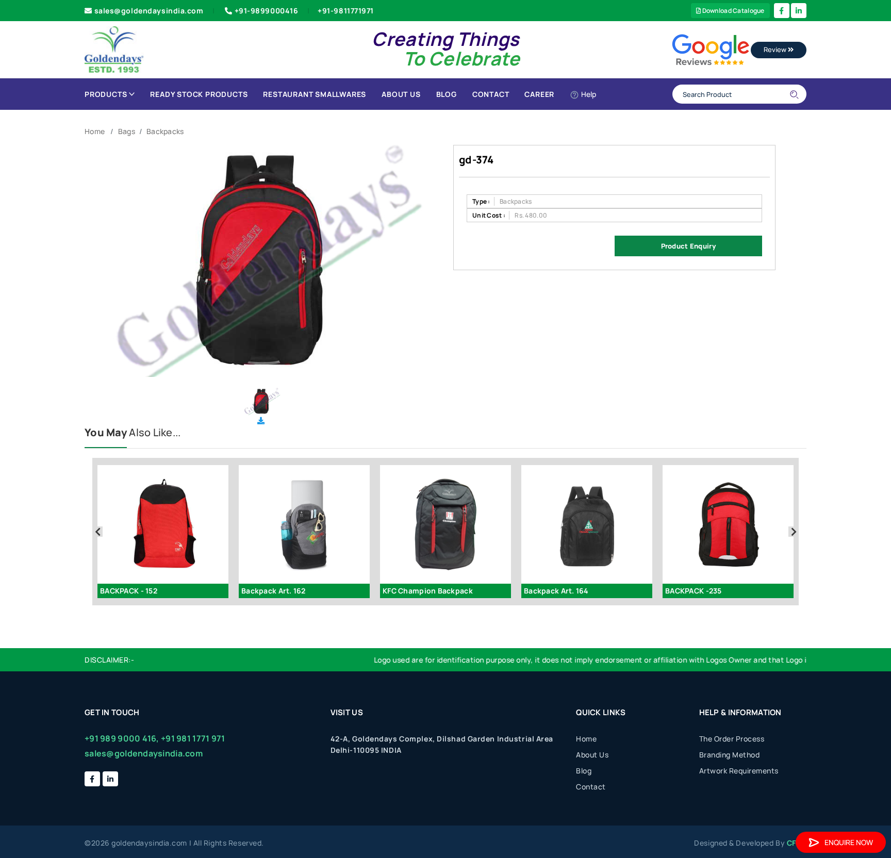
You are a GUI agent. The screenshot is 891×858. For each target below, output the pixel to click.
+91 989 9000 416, (122, 738)
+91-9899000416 (267, 10)
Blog (446, 94)
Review (776, 49)
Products (106, 94)
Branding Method (729, 755)
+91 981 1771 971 (193, 738)
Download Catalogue (732, 10)
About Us (401, 94)
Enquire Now (848, 842)
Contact (490, 94)
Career (539, 94)
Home (95, 131)
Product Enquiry (688, 246)
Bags (126, 131)
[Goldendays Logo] (114, 49)
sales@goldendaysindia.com (149, 10)
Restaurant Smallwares (314, 94)
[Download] (261, 420)
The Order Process (732, 739)
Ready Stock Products (199, 94)
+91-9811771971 (346, 10)
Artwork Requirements (739, 771)
